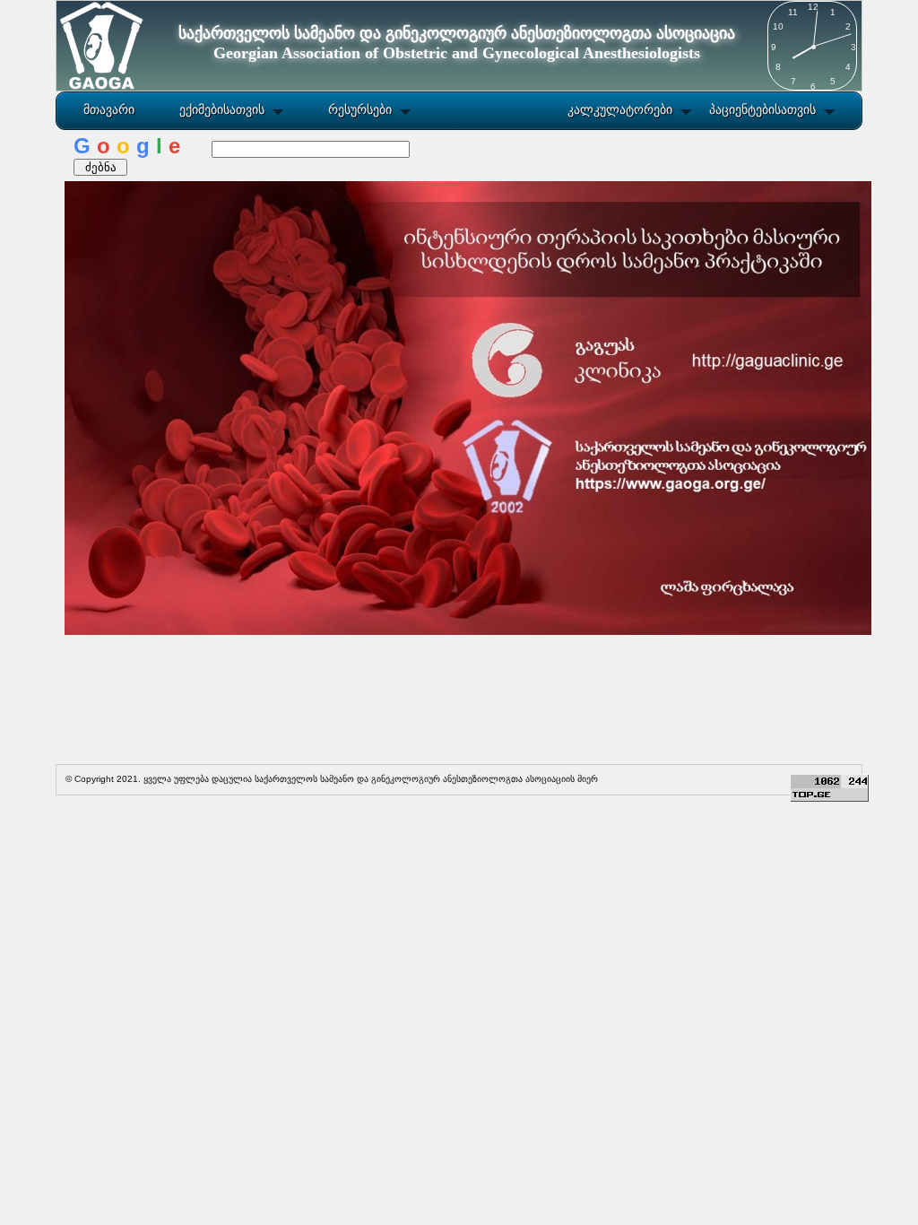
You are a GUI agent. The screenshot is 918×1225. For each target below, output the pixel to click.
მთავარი (108, 109)
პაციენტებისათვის (762, 109)
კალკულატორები (619, 109)
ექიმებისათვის (221, 109)
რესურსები (360, 109)
